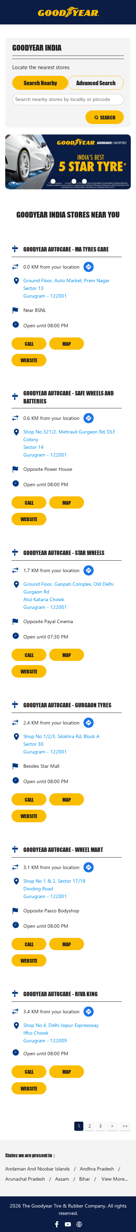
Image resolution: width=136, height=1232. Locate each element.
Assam (62, 1179)
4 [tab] (83, 180)
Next (112, 1126)
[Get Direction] (88, 266)
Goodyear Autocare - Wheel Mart (63, 849)
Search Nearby (40, 82)
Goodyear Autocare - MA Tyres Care (66, 249)
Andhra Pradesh (97, 1169)
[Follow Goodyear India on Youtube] (68, 1224)
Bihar (84, 1179)
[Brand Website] (79, 1224)
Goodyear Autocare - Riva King (60, 993)
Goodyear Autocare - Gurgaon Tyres (67, 704)
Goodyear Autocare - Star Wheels (63, 552)
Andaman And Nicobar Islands (37, 1169)
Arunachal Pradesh (25, 1179)
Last (125, 1126)
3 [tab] (73, 180)
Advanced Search (95, 82)
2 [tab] (63, 180)
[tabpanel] (68, 161)
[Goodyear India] (68, 11)
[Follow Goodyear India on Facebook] (57, 1224)
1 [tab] (52, 180)
